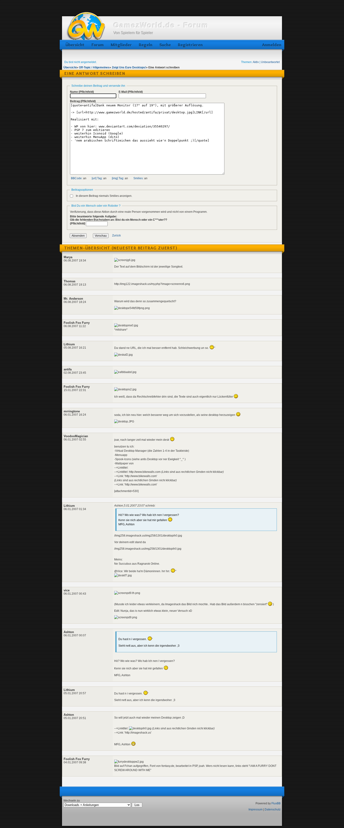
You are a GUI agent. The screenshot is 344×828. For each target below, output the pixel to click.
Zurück (116, 235)
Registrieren (190, 45)
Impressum (256, 809)
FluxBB (276, 803)
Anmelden (271, 45)
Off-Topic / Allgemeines (94, 67)
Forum (97, 45)
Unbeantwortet (270, 62)
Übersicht (75, 45)
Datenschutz (273, 809)
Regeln (145, 45)
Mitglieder (121, 45)
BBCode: (76, 178)
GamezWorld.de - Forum (161, 25)
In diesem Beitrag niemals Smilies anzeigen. (104, 196)
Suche (165, 45)
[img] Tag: (118, 178)
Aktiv (256, 62)
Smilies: (138, 178)
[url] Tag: (97, 178)
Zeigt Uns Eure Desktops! (129, 67)
